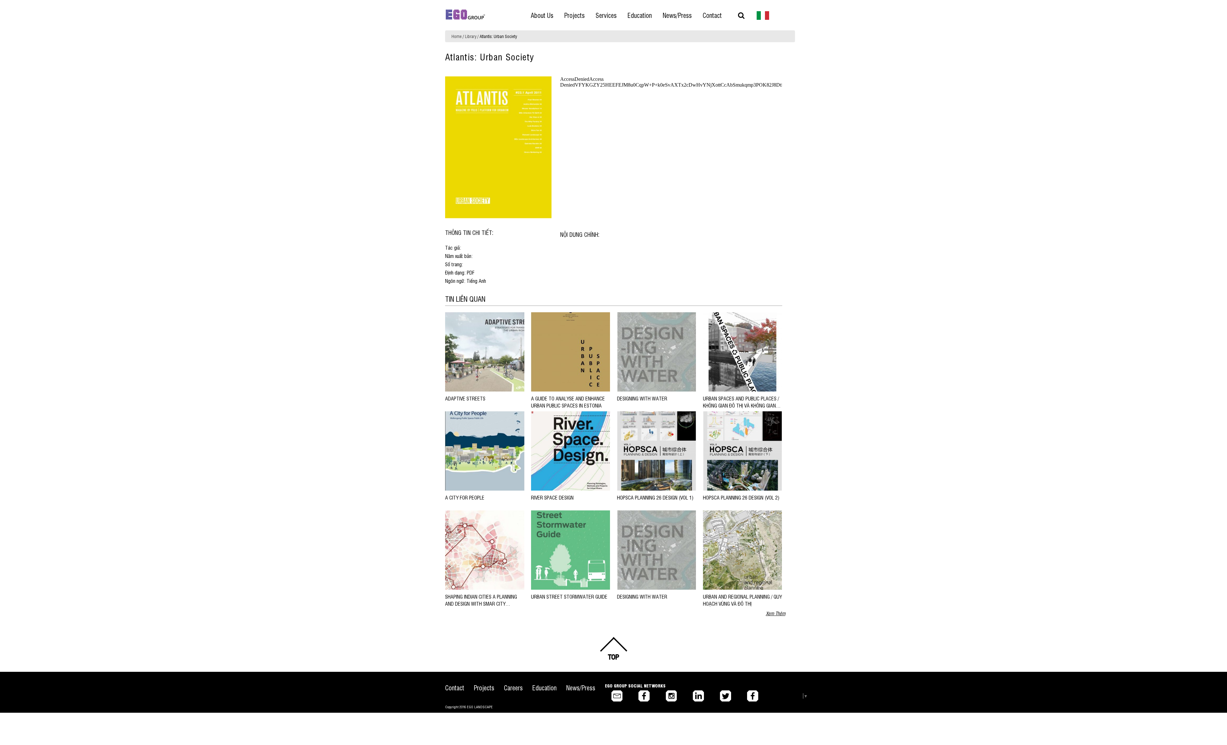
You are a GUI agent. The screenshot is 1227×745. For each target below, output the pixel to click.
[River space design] (570, 450)
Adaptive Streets (465, 398)
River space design (552, 497)
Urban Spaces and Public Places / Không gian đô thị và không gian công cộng (741, 405)
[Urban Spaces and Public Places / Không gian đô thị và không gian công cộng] (742, 351)
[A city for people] (484, 450)
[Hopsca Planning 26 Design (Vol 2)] (742, 450)
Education (544, 687)
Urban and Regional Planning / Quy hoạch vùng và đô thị (742, 600)
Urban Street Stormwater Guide (569, 596)
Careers (513, 687)
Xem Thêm (775, 613)
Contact (454, 687)
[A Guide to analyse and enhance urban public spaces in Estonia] (570, 351)
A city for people (464, 497)
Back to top (613, 649)
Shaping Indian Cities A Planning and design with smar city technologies (481, 603)
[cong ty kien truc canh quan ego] (763, 15)
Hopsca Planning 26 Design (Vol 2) (741, 497)
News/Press (580, 687)
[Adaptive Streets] (484, 351)
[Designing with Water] (656, 351)
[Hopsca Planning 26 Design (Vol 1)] (656, 450)
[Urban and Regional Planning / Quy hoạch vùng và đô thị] (742, 549)
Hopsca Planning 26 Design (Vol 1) (655, 497)
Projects (484, 687)
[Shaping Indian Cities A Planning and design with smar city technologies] (484, 549)
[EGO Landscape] (465, 14)
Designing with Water (643, 398)
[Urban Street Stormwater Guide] (570, 549)
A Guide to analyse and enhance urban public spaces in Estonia (568, 402)
